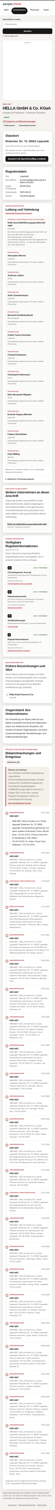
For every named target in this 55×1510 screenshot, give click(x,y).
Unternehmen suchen (11, 19)
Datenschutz (42, 1505)
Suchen (28, 31)
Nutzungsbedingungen (27, 1505)
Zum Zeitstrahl (13, 626)
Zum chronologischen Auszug (19, 803)
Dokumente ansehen (15, 607)
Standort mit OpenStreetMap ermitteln (27, 159)
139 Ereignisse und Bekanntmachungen (19, 121)
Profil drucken (9, 125)
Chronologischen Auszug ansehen (20, 583)
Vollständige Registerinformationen (18, 213)
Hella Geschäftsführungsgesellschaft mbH (27, 524)
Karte (46, 10)
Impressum (12, 1505)
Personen (34, 10)
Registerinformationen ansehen (19, 650)
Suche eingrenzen (11, 36)
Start (6, 10)
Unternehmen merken (27, 125)
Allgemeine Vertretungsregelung (20, 479)
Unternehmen (19, 10)
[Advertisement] (27, 71)
